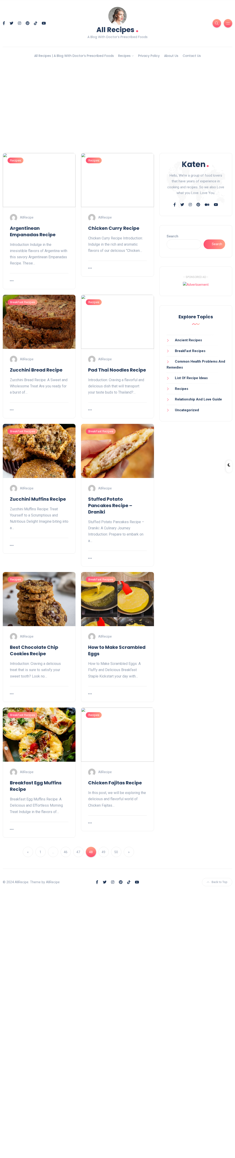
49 (103, 852)
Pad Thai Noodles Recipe (117, 370)
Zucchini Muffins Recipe (38, 499)
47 (78, 852)
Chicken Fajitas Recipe (115, 783)
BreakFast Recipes (22, 302)
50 (116, 852)
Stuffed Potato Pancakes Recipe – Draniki (110, 505)
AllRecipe (27, 217)
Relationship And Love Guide (198, 399)
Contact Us (192, 55)
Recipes (124, 55)
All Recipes (117, 29)
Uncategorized (187, 410)
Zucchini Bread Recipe (36, 370)
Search (172, 236)
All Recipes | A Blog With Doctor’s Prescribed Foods (74, 55)
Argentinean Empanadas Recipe (33, 231)
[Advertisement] (117, 113)
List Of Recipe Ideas (191, 378)
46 (65, 852)
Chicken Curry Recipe (113, 228)
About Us (171, 55)
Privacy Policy (149, 55)
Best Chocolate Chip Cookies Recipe (34, 650)
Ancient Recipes (188, 340)
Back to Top (219, 882)
